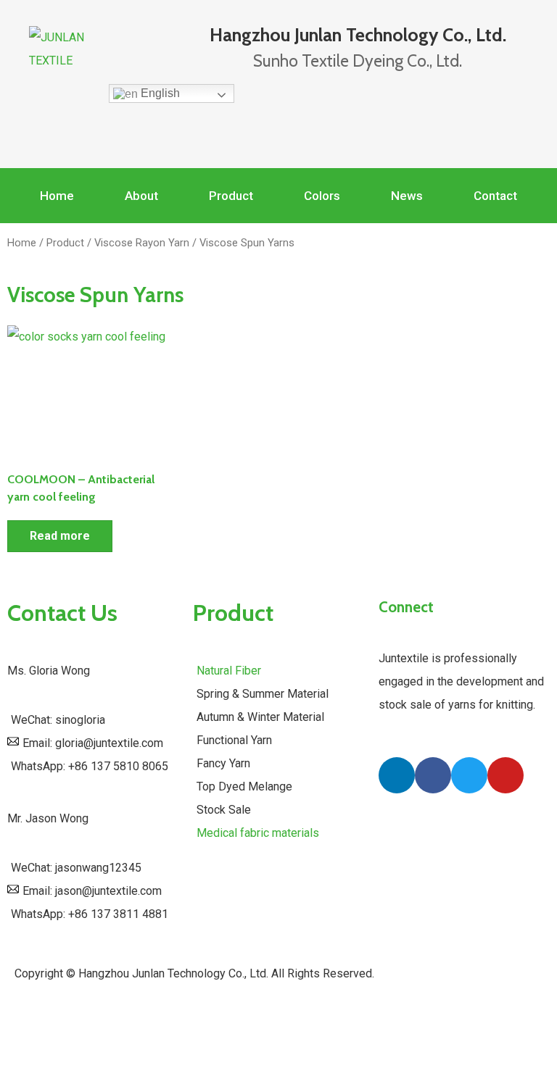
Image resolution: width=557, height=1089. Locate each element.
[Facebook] (433, 775)
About (141, 195)
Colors (322, 195)
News (407, 195)
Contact (495, 195)
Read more (60, 536)
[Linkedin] (397, 775)
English (159, 93)
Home (57, 195)
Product (231, 195)
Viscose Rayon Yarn (141, 242)
